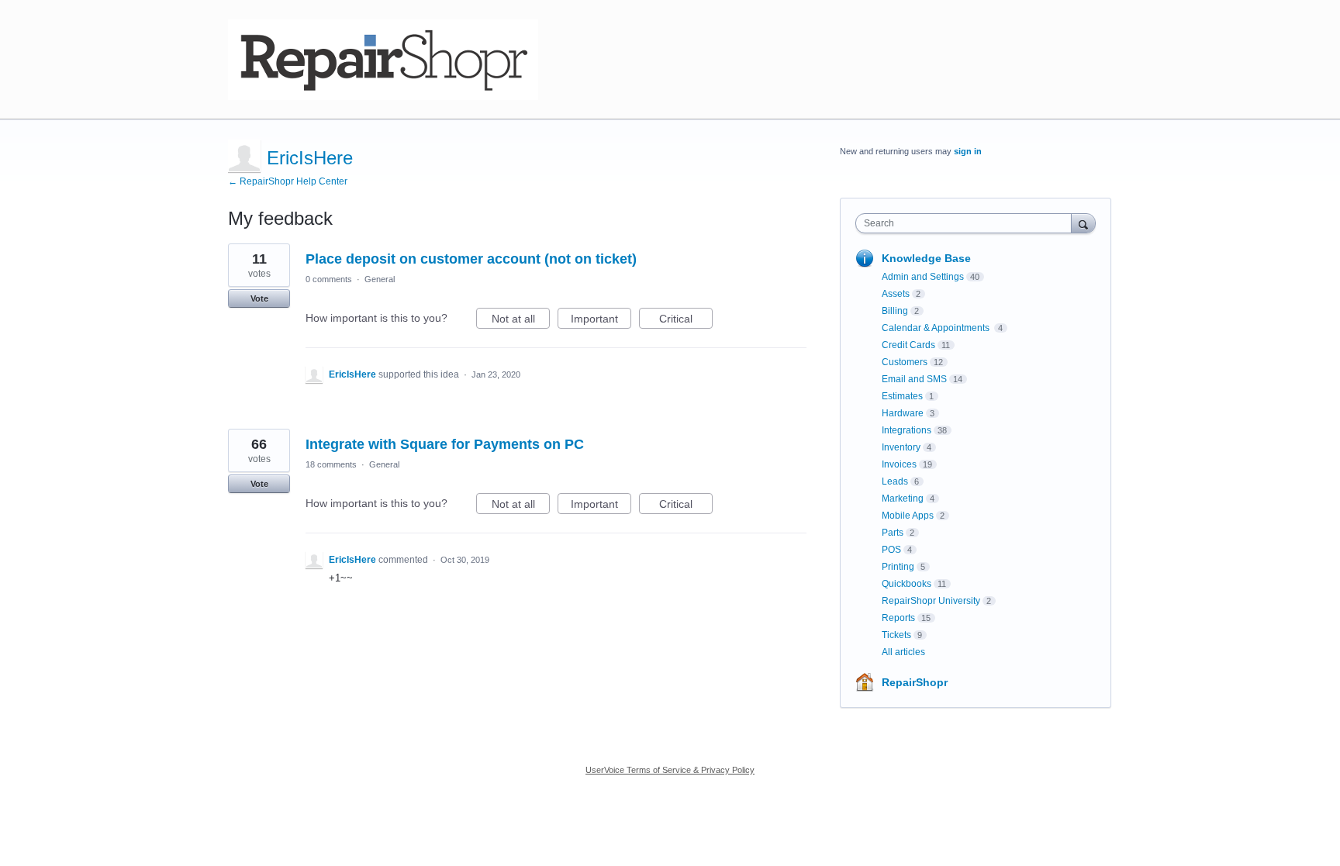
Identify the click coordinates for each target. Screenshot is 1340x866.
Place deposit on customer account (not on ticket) (471, 259)
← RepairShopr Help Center (287, 181)
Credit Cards (908, 345)
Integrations (906, 430)
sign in (968, 151)
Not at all (521, 320)
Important (601, 320)
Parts (892, 532)
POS (891, 549)
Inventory (901, 447)
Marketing (903, 498)
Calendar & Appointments (937, 328)
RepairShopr (915, 682)
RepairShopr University (931, 600)
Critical (686, 320)
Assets (896, 293)
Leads (895, 481)
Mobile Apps (908, 515)
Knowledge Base (926, 258)
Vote (259, 298)
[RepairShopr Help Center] (383, 59)
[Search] (1083, 223)
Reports (898, 617)
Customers (904, 362)
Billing (895, 310)
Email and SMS (914, 379)
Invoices (899, 464)
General (379, 279)
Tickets (896, 635)
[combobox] (967, 223)
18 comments (331, 464)
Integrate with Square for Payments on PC (445, 444)
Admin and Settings (923, 276)
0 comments (329, 279)
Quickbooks (906, 583)
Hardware (903, 413)
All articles (903, 652)
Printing (898, 566)
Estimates (902, 396)
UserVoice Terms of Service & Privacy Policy (670, 770)
